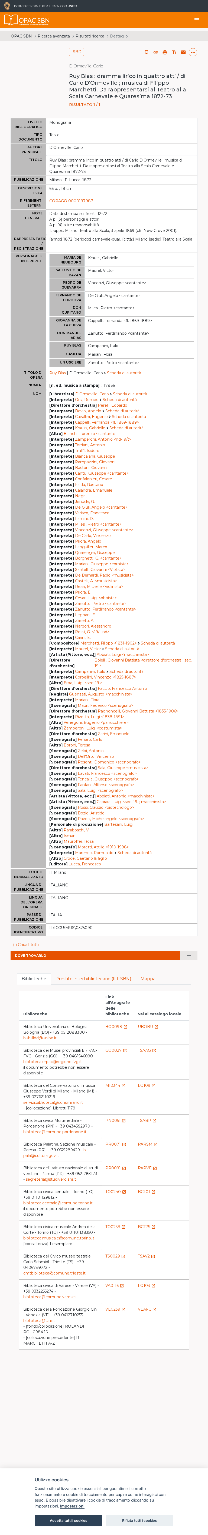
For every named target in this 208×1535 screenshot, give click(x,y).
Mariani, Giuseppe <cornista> (102, 563)
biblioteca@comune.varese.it (50, 1296)
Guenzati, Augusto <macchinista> (100, 694)
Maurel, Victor (88, 648)
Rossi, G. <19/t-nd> (92, 631)
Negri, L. (83, 496)
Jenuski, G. (85, 501)
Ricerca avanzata (54, 36)
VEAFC (147, 1309)
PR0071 (115, 1144)
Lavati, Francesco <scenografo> (107, 773)
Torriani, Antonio (90, 445)
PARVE (147, 1168)
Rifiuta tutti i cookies (139, 1520)
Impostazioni (72, 1506)
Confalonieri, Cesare (93, 479)
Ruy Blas (57, 373)
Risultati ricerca (90, 36)
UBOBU (148, 1026)
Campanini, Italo (90, 671)
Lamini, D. (84, 518)
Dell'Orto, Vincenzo (96, 756)
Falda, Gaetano (89, 484)
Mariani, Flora (87, 699)
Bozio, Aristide (91, 813)
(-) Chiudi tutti (26, 944)
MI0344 (115, 1085)
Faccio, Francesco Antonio (122, 688)
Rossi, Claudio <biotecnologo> (106, 807)
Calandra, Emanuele (93, 490)
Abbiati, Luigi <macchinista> (123, 654)
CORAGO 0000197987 (71, 200)
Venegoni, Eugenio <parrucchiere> (96, 722)
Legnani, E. (85, 614)
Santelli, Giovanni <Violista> (100, 569)
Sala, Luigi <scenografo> (100, 790)
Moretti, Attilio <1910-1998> (103, 847)
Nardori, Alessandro (93, 626)
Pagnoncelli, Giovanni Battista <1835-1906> (138, 711)
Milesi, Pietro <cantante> (98, 524)
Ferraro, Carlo (90, 739)
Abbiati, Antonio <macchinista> (126, 796)
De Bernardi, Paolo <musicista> (104, 575)
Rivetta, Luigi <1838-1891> (99, 716)
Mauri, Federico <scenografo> (105, 705)
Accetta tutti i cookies (68, 1520)
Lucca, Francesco (85, 864)
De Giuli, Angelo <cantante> (101, 507)
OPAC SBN (21, 36)
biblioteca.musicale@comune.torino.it (58, 1238)
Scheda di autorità (124, 373)
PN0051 (115, 1120)
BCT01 (146, 1191)
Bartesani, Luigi (118, 824)
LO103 (146, 1285)
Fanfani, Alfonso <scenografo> (106, 784)
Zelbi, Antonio (91, 750)
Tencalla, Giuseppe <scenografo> (108, 779)
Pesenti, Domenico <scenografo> (109, 762)
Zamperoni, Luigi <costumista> (93, 728)
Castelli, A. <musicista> (96, 580)
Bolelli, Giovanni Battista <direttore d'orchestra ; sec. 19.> (143, 663)
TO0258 (115, 1226)
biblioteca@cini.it (39, 1320)
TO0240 (115, 1191)
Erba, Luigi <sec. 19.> (83, 682)
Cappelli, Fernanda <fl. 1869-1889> (107, 422)
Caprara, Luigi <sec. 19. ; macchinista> (131, 801)
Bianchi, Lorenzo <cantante (89, 433)
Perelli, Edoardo (112, 405)
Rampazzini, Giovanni (95, 462)
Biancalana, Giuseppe (95, 456)
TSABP (147, 1120)
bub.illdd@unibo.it (40, 1038)
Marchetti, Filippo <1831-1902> (108, 643)
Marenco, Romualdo (94, 852)
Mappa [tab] (148, 978)
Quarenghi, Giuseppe (95, 552)
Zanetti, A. (84, 620)
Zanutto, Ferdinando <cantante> (105, 609)
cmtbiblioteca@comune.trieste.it (54, 1273)
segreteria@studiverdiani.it (51, 1179)
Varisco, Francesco (92, 512)
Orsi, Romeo (87, 399)
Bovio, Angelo (88, 411)
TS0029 (115, 1256)
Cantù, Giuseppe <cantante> (102, 473)
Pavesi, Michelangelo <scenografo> (111, 818)
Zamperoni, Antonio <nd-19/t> (103, 439)
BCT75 (146, 1226)
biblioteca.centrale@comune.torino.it (58, 1203)
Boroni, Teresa (77, 745)
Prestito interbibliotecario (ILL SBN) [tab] (93, 978)
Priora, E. (83, 592)
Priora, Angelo (88, 541)
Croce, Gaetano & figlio (85, 858)
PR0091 (115, 1168)
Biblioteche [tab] (34, 978)
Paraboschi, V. (76, 830)
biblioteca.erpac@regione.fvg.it (52, 1061)
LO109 (147, 1085)
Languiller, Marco (91, 546)
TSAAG (147, 1050)
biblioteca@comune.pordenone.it (54, 1131)
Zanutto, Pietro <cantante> (100, 603)
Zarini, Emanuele (113, 733)
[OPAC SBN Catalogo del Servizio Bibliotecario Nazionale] (11, 20)
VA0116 (114, 1285)
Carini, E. (83, 637)
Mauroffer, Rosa (79, 841)
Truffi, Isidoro (87, 450)
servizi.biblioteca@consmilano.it (53, 1102)
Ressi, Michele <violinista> (99, 586)
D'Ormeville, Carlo (92, 394)
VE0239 (115, 1309)
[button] (156, 52)
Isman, (70, 835)
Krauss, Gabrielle (90, 428)
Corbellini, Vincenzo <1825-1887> (105, 677)
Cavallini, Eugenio (91, 416)
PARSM (148, 1144)
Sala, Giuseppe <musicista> (123, 767)
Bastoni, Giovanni (91, 467)
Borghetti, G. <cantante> (98, 558)
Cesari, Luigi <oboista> (96, 597)
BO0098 (116, 1026)
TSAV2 (146, 1256)
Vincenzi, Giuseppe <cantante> (104, 529)
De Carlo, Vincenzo (93, 535)
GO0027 (116, 1050)
